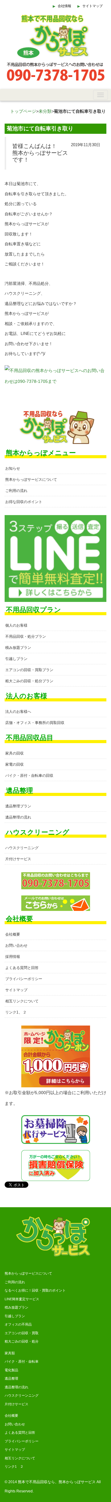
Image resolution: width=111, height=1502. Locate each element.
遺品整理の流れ (18, 817)
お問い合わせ (16, 945)
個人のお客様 (16, 625)
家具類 (10, 1353)
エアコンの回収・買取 (22, 1333)
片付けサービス (18, 859)
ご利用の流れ (16, 491)
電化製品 (11, 1370)
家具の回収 (14, 753)
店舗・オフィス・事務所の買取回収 (34, 723)
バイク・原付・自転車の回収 (29, 775)
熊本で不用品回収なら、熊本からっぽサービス (57, 1482)
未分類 (45, 111)
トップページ (23, 111)
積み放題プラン (18, 647)
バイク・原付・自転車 (22, 1361)
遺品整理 (11, 1378)
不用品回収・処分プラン (25, 636)
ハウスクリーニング (22, 848)
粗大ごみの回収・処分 (22, 1341)
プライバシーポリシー (23, 979)
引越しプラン (16, 659)
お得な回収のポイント (23, 502)
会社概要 (12, 934)
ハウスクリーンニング (22, 1395)
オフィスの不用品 (18, 1324)
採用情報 (12, 956)
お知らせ (12, 468)
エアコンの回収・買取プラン (29, 670)
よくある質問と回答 (22, 968)
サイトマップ (92, 6)
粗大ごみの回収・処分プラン (29, 681)
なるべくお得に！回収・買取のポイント (35, 1290)
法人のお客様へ (18, 711)
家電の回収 (14, 764)
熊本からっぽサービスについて (31, 479)
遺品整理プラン (18, 806)
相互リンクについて (22, 1001)
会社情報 (64, 6)
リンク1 (11, 1012)
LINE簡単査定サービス (22, 1299)
